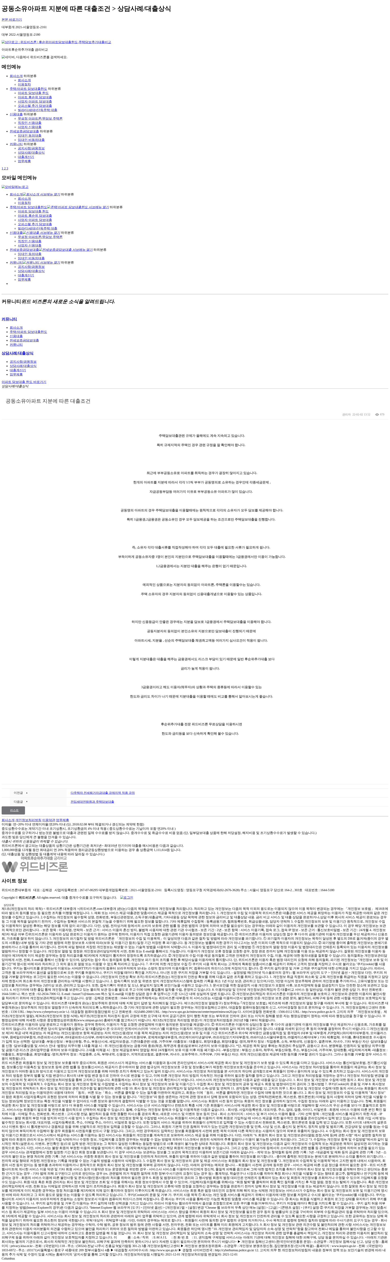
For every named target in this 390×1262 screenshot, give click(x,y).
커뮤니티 (16, 144)
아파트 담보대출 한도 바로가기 (24, 382)
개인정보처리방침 (28, 820)
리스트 (14, 810)
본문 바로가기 (12, 19)
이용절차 (24, 84)
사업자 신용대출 (29, 127)
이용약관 (48, 820)
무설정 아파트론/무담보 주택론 (40, 118)
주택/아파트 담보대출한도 (28, 88)
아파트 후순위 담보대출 (35, 97)
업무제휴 (24, 161)
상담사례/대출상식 (31, 152)
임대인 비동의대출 (31, 140)
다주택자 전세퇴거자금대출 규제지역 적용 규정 (103, 792)
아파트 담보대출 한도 (33, 93)
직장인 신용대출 (29, 122)
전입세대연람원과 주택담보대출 (92, 801)
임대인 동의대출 (29, 135)
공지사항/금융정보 (31, 148)
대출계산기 (26, 157)
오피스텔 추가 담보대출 (35, 105)
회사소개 (16, 76)
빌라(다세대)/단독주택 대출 (37, 110)
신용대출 (16, 114)
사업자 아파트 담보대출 (35, 101)
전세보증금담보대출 (24, 131)
